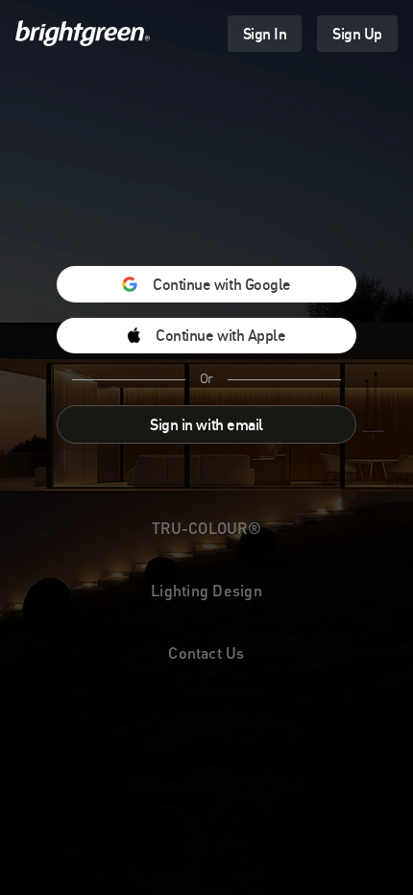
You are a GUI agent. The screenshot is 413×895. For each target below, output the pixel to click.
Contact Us (206, 652)
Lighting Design (206, 590)
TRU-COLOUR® (206, 528)
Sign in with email (206, 424)
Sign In (265, 33)
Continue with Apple (220, 335)
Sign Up (357, 33)
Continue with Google (221, 284)
